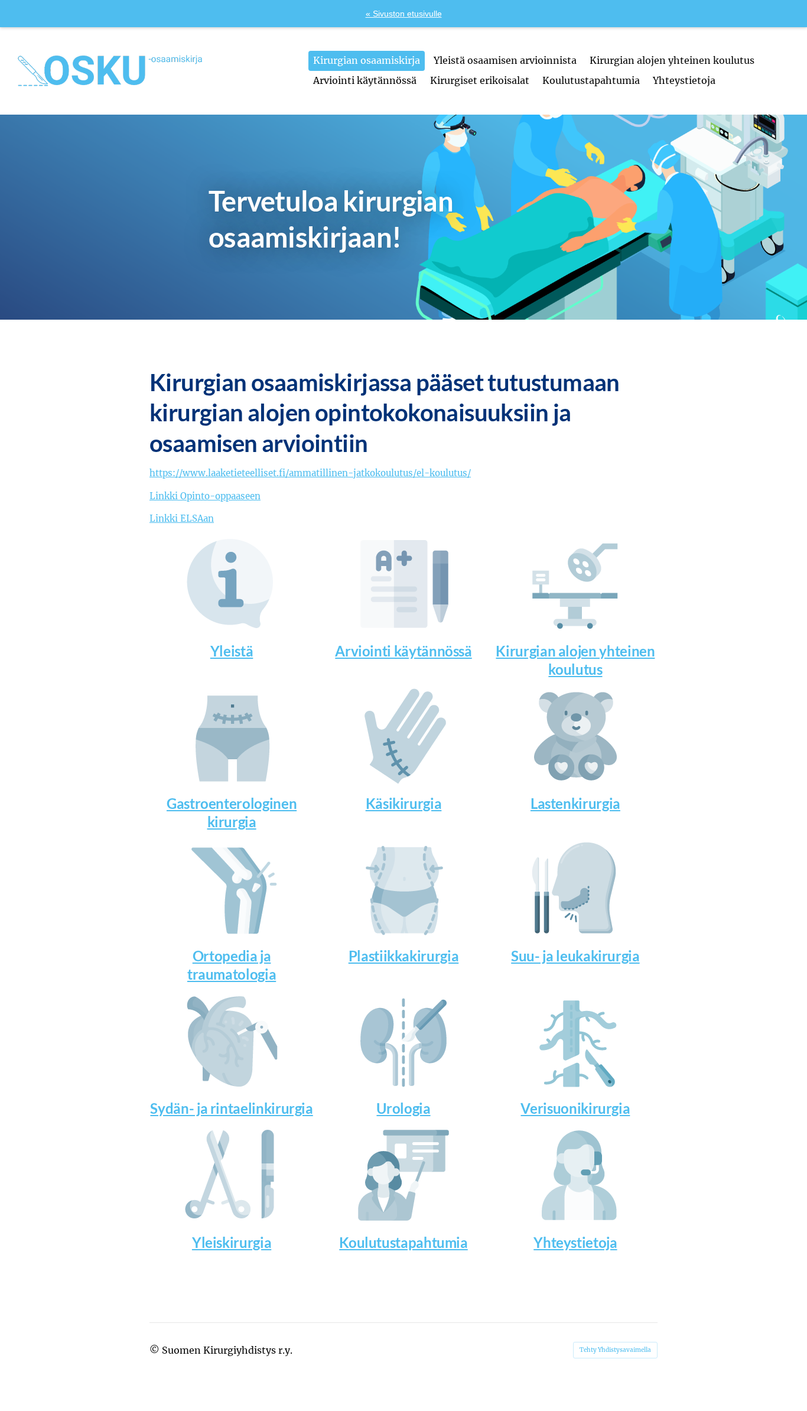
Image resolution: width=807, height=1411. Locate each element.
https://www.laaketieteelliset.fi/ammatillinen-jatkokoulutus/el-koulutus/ (310, 473)
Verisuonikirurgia (575, 1108)
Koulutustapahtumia (403, 1242)
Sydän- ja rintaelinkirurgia (231, 1108)
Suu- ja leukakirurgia (575, 955)
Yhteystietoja (575, 1242)
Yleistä (231, 650)
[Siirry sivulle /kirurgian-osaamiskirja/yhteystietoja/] (575, 1175)
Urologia (403, 1108)
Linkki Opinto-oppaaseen (205, 496)
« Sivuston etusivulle (404, 13)
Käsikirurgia (404, 803)
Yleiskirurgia (231, 1242)
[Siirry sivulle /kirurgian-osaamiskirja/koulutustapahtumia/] (403, 1175)
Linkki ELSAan (181, 518)
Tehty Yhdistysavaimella (615, 1350)
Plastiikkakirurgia (404, 955)
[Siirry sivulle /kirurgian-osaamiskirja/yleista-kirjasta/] (231, 584)
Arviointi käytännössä (403, 650)
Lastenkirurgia (575, 803)
